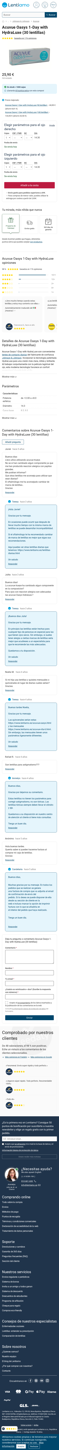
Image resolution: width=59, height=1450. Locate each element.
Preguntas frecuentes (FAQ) (15, 1256)
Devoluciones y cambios (13, 1246)
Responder (9, 492)
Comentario (11, 947)
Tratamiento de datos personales (17, 1230)
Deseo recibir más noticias (30, 1156)
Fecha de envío (10, 143)
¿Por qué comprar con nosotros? (17, 1365)
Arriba (36, 1425)
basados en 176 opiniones (25, 38)
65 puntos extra (22, 90)
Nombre (9, 968)
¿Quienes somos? (10, 1351)
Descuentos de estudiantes (14, 1296)
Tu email (9, 979)
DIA (35, 133)
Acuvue (36, 21)
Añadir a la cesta (29, 185)
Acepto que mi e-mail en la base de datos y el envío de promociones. (29, 1145)
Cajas (6, 133)
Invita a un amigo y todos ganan (17, 1286)
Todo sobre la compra (12, 1201)
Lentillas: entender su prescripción (18, 1331)
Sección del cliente (10, 1261)
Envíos (5, 1206)
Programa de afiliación (12, 1300)
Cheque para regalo (11, 1305)
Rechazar (34, 1446)
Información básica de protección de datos (20, 1150)
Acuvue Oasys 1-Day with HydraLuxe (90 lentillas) (26, 105)
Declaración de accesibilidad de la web (20, 1225)
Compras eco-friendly (12, 1310)
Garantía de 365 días (12, 1251)
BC (25, 133)
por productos (36, 241)
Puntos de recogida (11, 1216)
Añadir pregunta (13, 442)
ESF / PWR (17, 133)
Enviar (29, 1017)
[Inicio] (3, 21)
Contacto (6, 1370)
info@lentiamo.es (29, 1185)
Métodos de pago (10, 1211)
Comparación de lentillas (13, 1335)
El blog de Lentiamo (11, 1361)
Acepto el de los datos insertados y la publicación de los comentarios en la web (28, 1006)
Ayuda (52, 125)
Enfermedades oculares (13, 1326)
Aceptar (21, 1446)
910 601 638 (27, 1181)
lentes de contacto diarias (14, 354)
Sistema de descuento (12, 1291)
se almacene (20, 1144)
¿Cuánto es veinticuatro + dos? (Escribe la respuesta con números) (28, 990)
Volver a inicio (26, 1425)
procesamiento (24, 1002)
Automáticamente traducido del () (19, 312)
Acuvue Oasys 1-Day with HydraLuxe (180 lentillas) (27, 112)
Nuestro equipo (9, 1356)
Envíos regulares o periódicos (16, 1276)
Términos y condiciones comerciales (19, 1221)
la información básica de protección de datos (29, 1009)
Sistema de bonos (10, 1281)
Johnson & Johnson (21, 21)
